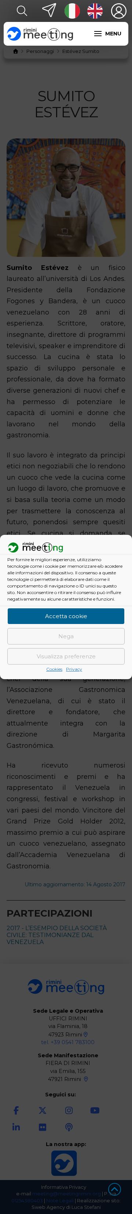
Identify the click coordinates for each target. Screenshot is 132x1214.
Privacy (74, 669)
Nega (66, 636)
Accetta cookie (66, 616)
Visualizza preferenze (66, 656)
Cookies (54, 669)
